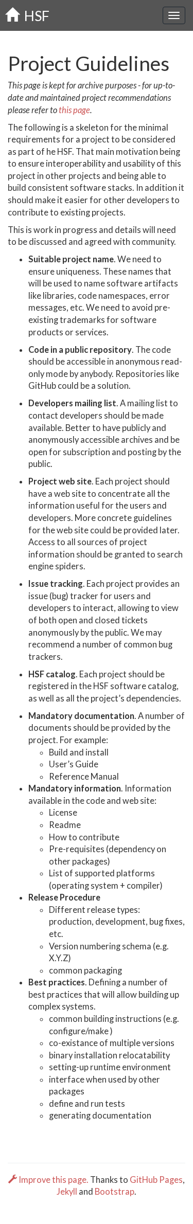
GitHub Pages (156, 1180)
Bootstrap (114, 1191)
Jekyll (67, 1191)
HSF (34, 15)
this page (74, 110)
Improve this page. (53, 1180)
